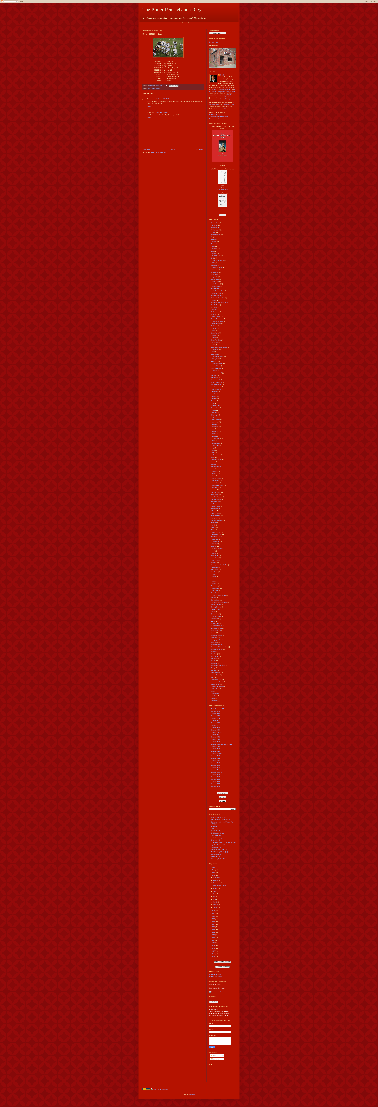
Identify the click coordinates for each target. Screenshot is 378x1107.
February (216, 904)
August (215, 888)
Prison (213, 574)
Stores (213, 633)
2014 (213, 932)
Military (213, 511)
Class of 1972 (215, 737)
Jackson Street (215, 455)
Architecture (215, 230)
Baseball (213, 253)
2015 (213, 929)
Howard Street (215, 443)
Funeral (213, 410)
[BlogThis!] (172, 86)
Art (212, 237)
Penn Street (215, 558)
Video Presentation (222, 189)
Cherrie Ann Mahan (217, 319)
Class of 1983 (215, 748)
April (214, 899)
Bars (212, 251)
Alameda (214, 225)
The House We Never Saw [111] (221, 819)
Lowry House (215, 487)
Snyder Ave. (215, 614)
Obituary (213, 546)
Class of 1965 (215, 720)
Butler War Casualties (218, 298)
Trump (213, 668)
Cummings (214, 354)
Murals (213, 525)
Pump (213, 581)
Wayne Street (215, 684)
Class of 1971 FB (216, 732)
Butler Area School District (219, 709)
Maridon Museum (216, 497)
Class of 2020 (215, 786)
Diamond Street (216, 366)
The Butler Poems (216, 644)
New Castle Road (216, 534)
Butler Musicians (216, 293)
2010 (213, 943)
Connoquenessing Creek (219, 347)
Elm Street (214, 377)
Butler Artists (215, 281)
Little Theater (215, 480)
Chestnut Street (216, 323)
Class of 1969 (215, 727)
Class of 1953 (215, 711)
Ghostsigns (214, 415)
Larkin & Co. (215, 473)
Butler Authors (215, 284)
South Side (214, 618)
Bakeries (214, 241)
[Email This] (170, 86)
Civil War (214, 335)
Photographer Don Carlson (219, 565)
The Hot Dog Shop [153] (218, 817)
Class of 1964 (215, 718)
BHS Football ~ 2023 (219, 885)
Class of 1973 (215, 739)
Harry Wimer (215, 426)
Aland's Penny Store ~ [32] (219, 852)
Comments (215, 1059)
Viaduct (213, 670)
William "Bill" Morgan (217, 686)
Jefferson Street (216, 459)
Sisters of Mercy (216, 604)
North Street (215, 541)
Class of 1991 (215, 758)
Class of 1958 (215, 716)
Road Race (214, 590)
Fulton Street (215, 408)
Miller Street (215, 513)
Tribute (213, 661)
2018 (213, 921)
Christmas (214, 326)
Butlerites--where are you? (219, 302)
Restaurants (215, 588)
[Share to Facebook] (176, 86)
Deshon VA (214, 361)
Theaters (214, 654)
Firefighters (214, 391)
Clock (213, 345)
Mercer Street (215, 508)
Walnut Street (215, 675)
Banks (213, 246)
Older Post (199, 149)
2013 (213, 935)
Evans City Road (216, 384)
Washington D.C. (216, 679)
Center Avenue (215, 316)
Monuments (215, 518)
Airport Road (215, 223)
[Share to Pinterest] (177, 86)
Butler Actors (215, 279)
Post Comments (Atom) (158, 152)
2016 (213, 927)
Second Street (215, 600)
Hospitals (214, 436)
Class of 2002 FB (216, 772)
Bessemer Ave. (215, 255)
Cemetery (214, 314)
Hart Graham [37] (216, 847)
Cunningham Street (217, 356)
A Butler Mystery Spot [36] (219, 849)
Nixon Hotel (214, 539)
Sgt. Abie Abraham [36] (218, 845)
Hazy (212, 429)
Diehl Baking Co (216, 368)
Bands (213, 244)
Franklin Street (215, 405)
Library (213, 476)
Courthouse (214, 349)
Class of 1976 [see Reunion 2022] (221, 744)
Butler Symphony (216, 295)
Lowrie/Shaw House (217, 485)
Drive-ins (214, 370)
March (215, 902)
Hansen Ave (215, 422)
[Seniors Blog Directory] (146, 1089)
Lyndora (213, 490)
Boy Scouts (214, 270)
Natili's (213, 530)
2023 (213, 875)
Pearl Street (215, 555)
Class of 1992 (215, 760)
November (216, 877)
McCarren (214, 504)
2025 (213, 870)
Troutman (214, 663)
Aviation (213, 239)
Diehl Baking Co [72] (217, 835)
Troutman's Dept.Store (218, 665)
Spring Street (215, 623)
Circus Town (215, 333)
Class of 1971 (215, 734)
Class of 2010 (215, 779)
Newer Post (146, 149)
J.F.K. (213, 452)
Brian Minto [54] (216, 840)
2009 (213, 945)
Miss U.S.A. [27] (216, 856)
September (216, 883)
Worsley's (214, 696)
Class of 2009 (215, 777)
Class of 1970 (215, 730)
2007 (213, 951)
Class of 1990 (215, 756)
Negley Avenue (215, 532)
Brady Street (215, 272)
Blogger (192, 1094)
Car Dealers (215, 305)
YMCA (213, 698)
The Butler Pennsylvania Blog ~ (174, 9)
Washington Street (217, 682)
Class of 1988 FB (216, 753)
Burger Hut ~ (214, 42)
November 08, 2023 (162, 112)
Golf (212, 417)
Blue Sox (214, 265)
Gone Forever (215, 419)
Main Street (214, 494)
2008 (213, 948)
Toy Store (214, 658)
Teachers (214, 642)
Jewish (213, 462)
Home (173, 149)
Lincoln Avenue (216, 478)
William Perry (215, 689)
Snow (213, 611)
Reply (149, 106)
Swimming (214, 637)
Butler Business (216, 286)
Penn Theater (215, 560)
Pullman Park (215, 579)
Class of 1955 (215, 713)
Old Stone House (216, 548)
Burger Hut (214, 277)
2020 (213, 916)
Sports (213, 621)
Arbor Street (215, 227)
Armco (213, 232)
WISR (213, 691)
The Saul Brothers (216, 649)
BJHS (213, 263)
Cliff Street (214, 342)
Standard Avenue (216, 628)
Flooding (214, 398)
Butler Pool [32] (216, 854)
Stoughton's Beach (217, 635)
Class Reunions (216, 340)
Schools (213, 597)
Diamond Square (216, 363)
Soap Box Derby (216, 616)
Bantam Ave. (215, 248)
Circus (213, 330)
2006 (213, 953)
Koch (212, 469)
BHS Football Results (217, 833)
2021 (213, 913)
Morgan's (214, 522)
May (214, 896)
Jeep (212, 457)
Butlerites (214, 300)
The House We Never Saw (219, 647)
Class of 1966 (215, 723)
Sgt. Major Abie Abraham (219, 602)
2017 (213, 924)
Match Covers (215, 501)
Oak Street (214, 543)
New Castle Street (216, 537)
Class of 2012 (215, 784)
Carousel (214, 309)
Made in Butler (215, 492)
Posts (214, 1055)
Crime (213, 352)
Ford (212, 403)
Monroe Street (215, 515)
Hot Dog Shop (215, 438)
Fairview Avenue (216, 387)
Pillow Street (215, 567)
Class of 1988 (215, 751)
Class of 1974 (215, 741)
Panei (213, 551)
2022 (213, 910)
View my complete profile (217, 119)
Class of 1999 (215, 765)
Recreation (214, 586)
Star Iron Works (216, 630)
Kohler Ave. (214, 471)
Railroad (213, 583)
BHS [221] (214, 826)
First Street (214, 396)
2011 (213, 940)
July (214, 891)
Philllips (213, 562)
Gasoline (214, 412)
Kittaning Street (216, 466)
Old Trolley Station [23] (218, 859)
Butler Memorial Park (217, 291)
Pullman (213, 576)
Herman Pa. (215, 431)
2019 (213, 919)
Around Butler (215, 234)
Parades (213, 553)
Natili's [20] (214, 828)
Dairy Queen (215, 358)
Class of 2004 (215, 774)
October (216, 880)
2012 (213, 937)
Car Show (214, 307)
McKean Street (215, 506)
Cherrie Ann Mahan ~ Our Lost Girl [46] (223, 842)
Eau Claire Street (216, 373)
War (212, 677)
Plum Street (214, 569)
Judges (213, 464)
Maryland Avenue (216, 499)
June (215, 894)
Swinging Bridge (216, 640)
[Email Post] (166, 85)
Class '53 (214, 337)
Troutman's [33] (216, 830)
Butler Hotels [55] (216, 838)
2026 (213, 867)
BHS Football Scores (154, 88)
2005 (213, 956)
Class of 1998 (215, 763)
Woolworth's (215, 693)
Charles (222, 75)
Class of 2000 (215, 767)
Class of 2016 (215, 781)
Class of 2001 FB (216, 770)
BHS (212, 258)
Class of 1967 (215, 725)
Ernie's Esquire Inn (217, 382)
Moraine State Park (217, 520)
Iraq (212, 448)
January (216, 907)
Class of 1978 (215, 746)
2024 (213, 872)
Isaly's (213, 450)
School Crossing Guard (218, 595)
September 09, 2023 (162, 99)
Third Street (215, 656)
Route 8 (213, 593)
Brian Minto (214, 274)
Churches (214, 328)
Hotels (213, 440)
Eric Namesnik (215, 380)
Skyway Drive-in (216, 607)
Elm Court (214, 375)
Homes (213, 433)
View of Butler (215, 672)
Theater (213, 651)
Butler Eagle (215, 288)
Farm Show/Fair (216, 389)
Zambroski (214, 700)
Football (213, 401)
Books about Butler (217, 267)
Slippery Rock (215, 609)
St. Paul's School (216, 625)
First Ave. (214, 394)
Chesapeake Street (217, 321)
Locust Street (215, 483)
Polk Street (214, 572)
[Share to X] (174, 86)
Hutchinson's (215, 445)
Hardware (214, 424)
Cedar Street (215, 312)
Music (213, 527)
